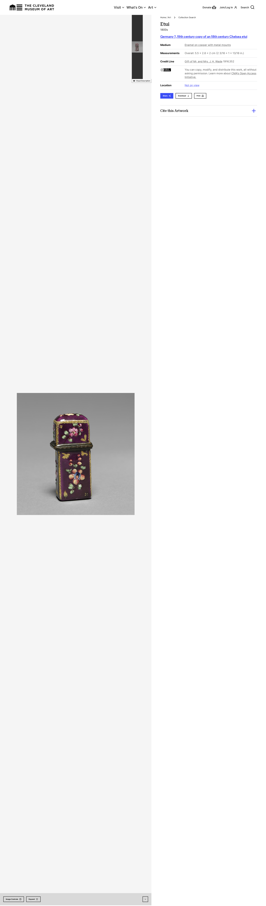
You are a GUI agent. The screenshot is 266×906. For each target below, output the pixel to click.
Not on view (192, 85)
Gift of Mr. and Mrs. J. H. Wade (203, 61)
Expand (32, 899)
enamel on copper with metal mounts (208, 45)
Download (182, 96)
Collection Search (187, 17)
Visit (117, 7)
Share (165, 96)
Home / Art (165, 17)
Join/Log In (226, 7)
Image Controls (12, 899)
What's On (134, 7)
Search (245, 7)
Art (150, 7)
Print (198, 96)
